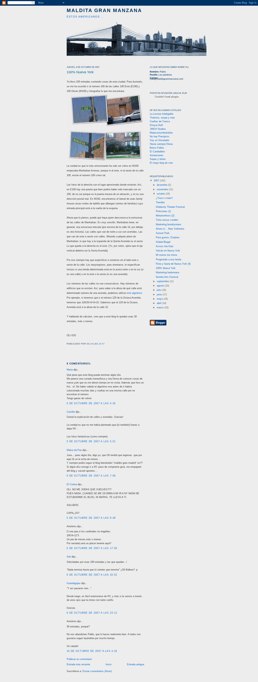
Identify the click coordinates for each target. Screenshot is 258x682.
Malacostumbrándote (161, 132)
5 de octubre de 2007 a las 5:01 (91, 441)
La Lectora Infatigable (161, 113)
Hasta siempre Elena (161, 144)
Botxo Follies (157, 147)
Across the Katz (165, 246)
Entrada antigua (135, 664)
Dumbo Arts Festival (167, 277)
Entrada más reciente (78, 664)
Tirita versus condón (167, 219)
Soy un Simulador (159, 140)
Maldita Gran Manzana (104, 10)
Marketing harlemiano (167, 272)
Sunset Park (162, 233)
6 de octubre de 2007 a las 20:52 (92, 574)
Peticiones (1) (163, 211)
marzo (160, 307)
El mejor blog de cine (161, 162)
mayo (160, 298)
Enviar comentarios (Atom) (97, 671)
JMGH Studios (158, 129)
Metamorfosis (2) (165, 215)
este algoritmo (134, 293)
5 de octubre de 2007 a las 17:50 (92, 548)
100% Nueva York (80, 72)
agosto (161, 285)
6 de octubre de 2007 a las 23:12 (92, 612)
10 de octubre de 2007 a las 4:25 (92, 651)
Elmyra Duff (156, 125)
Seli (69, 556)
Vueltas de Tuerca (160, 121)
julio (159, 290)
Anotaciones (156, 155)
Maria (70, 369)
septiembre (163, 281)
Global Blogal (163, 242)
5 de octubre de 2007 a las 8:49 (91, 517)
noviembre (163, 189)
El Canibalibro (157, 151)
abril (159, 303)
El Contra (72, 484)
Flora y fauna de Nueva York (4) (173, 263)
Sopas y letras (158, 159)
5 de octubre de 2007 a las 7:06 (91, 475)
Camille (71, 411)
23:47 (102, 344)
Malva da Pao (74, 450)
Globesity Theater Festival (170, 206)
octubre (161, 193)
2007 (157, 180)
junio (160, 294)
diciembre (162, 184)
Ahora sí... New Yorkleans (170, 228)
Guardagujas (73, 583)
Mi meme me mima (166, 255)
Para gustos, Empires (168, 237)
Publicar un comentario (79, 659)
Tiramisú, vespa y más (162, 117)
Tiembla (160, 202)
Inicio (108, 664)
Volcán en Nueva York (168, 250)
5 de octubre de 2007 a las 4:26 (91, 403)
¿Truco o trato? (164, 198)
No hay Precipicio (159, 136)
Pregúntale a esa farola (168, 259)
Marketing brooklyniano (168, 224)
